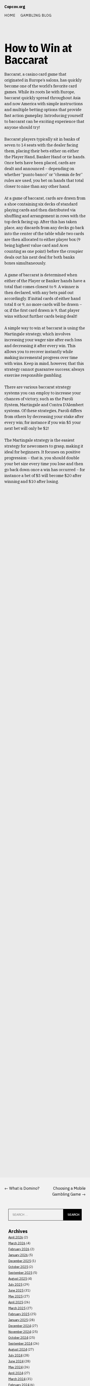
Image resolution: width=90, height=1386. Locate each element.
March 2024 (17, 1379)
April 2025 (15, 1302)
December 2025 (19, 1261)
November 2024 (19, 1332)
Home (10, 15)
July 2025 (15, 1284)
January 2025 (18, 1320)
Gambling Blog (36, 15)
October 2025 (18, 1267)
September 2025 (20, 1273)
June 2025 (16, 1290)
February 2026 (18, 1249)
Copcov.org (14, 6)
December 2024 (19, 1326)
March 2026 (17, 1243)
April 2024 (15, 1373)
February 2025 (18, 1314)
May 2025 (15, 1296)
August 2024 (17, 1349)
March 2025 (17, 1308)
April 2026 (15, 1237)
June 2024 (16, 1361)
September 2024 (20, 1343)
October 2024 (18, 1338)
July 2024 (15, 1355)
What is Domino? (24, 1188)
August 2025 (17, 1278)
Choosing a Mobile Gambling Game (69, 1191)
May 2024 (15, 1367)
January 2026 (18, 1255)
